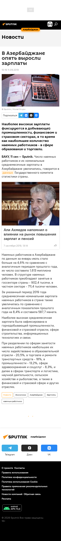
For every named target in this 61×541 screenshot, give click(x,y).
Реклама (6, 498)
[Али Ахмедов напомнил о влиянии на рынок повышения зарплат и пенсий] (30, 203)
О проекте (7, 467)
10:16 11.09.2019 (10, 69)
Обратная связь (32, 494)
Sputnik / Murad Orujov (14, 109)
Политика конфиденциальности (19, 477)
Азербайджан (36, 395)
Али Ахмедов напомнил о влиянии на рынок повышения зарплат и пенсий (30, 234)
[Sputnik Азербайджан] (10, 25)
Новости (7, 395)
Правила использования (15, 472)
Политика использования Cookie (20, 481)
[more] (55, 245)
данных (8, 172)
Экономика (20, 395)
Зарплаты (51, 395)
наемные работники (12, 401)
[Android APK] (12, 508)
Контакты (19, 467)
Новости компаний (12, 494)
